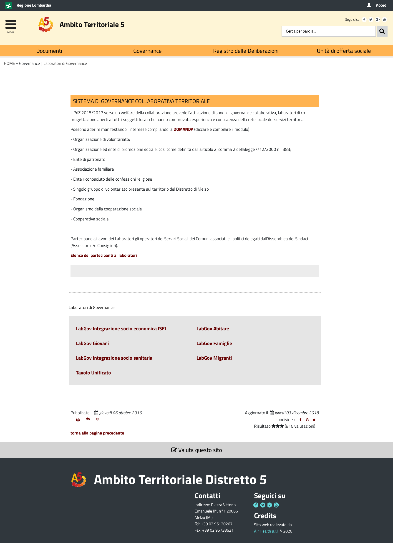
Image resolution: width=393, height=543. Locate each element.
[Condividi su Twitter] (314, 419)
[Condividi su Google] (307, 419)
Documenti (49, 50)
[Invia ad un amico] (89, 419)
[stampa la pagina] (79, 419)
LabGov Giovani (92, 343)
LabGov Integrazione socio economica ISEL (121, 328)
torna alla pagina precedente (97, 432)
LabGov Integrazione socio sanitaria (114, 358)
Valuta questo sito (199, 449)
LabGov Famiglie (214, 343)
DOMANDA (183, 129)
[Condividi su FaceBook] (300, 419)
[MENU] (10, 22)
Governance (147, 50)
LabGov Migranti (214, 358)
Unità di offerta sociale (344, 50)
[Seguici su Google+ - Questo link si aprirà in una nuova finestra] (377, 19)
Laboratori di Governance (65, 63)
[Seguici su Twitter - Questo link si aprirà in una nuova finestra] (370, 19)
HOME (9, 63)
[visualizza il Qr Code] (99, 419)
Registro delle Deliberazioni (245, 50)
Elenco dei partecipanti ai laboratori (104, 255)
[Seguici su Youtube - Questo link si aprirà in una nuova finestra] (384, 19)
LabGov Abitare (212, 328)
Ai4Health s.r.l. (266, 531)
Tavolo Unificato (93, 372)
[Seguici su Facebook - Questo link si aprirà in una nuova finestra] (364, 19)
